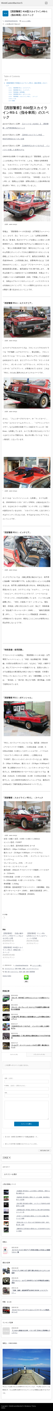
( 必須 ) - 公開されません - (15, 1085)
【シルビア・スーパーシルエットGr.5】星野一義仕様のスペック (30, 1046)
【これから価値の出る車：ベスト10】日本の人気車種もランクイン (31, 1332)
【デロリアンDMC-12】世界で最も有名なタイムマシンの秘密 (31, 1272)
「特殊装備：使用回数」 (19, 92)
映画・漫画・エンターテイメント (28, 968)
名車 (20, 971)
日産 (24, 971)
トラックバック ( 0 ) (39, 1054)
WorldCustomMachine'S (11, 3)
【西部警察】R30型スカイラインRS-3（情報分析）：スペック (13, 949)
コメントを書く (26, 21)
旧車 (16, 968)
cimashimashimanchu (11, 21)
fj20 (6, 971)
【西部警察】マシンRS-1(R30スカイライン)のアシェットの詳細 (36, 935)
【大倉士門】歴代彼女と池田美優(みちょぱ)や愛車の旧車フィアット (30, 1018)
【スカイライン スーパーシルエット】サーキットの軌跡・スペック (31, 1311)
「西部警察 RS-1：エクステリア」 (21, 88)
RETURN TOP (44, 1150)
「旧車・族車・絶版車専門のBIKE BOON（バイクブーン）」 (30, 1292)
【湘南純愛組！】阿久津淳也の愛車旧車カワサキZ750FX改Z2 (30, 1037)
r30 (8, 971)
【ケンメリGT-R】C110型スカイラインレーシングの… (21, 1144)
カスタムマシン (9, 968)
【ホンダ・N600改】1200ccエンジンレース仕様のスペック (30, 999)
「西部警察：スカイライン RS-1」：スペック (25, 96)
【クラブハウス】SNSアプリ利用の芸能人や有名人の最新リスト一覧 (31, 1251)
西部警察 (32, 971)
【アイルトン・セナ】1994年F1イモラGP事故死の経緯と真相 (31, 1282)
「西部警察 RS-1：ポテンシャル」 (21, 94)
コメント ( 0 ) (14, 1054)
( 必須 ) (9, 1078)
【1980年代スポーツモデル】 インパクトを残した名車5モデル (30, 1027)
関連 (13, 100)
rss (46, 3)
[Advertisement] (26, 67)
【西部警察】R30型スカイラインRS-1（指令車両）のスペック (26, 84)
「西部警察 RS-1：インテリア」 (21, 90)
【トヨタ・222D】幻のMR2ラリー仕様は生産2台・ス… (21, 1136)
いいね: (14, 98)
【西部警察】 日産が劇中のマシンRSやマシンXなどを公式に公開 (13, 935)
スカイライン (14, 971)
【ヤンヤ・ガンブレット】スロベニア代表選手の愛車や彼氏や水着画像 (30, 1008)
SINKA (3, 1408)
